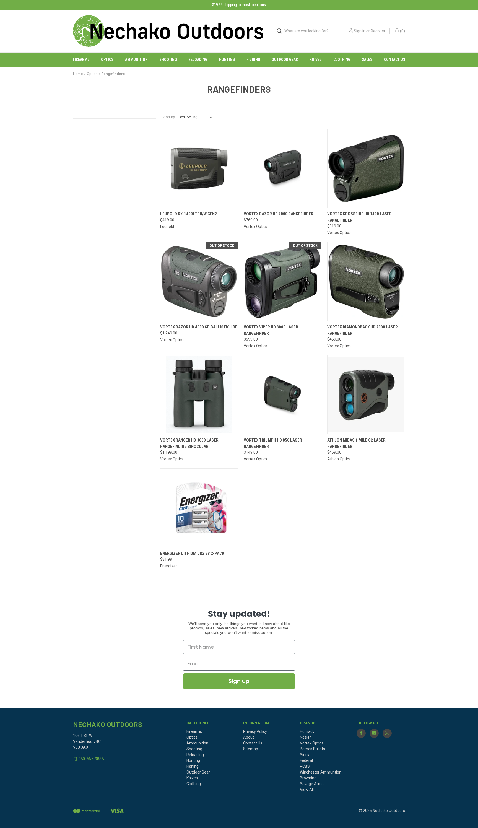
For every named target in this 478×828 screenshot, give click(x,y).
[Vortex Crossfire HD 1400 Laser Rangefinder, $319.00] (366, 168)
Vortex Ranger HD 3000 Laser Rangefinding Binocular (189, 443)
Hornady (307, 731)
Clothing (341, 59)
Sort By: (169, 117)
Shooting (168, 59)
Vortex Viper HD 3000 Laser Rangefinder (271, 330)
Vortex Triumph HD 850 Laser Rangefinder (273, 443)
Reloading (197, 59)
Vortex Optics (311, 743)
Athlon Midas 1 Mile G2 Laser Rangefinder (356, 443)
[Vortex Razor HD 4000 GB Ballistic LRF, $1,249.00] (199, 281)
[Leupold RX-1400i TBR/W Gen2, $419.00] (199, 168)
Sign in (359, 31)
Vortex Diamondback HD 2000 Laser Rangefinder (362, 330)
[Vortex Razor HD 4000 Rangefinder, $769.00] (282, 168)
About (248, 737)
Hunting (227, 59)
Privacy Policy (255, 731)
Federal (306, 760)
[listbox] (196, 117)
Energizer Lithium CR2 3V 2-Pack (192, 553)
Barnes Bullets (312, 749)
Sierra (305, 754)
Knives (316, 59)
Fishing (253, 59)
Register (378, 31)
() (402, 31)
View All (307, 789)
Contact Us (394, 59)
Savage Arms (312, 784)
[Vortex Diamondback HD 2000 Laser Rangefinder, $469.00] (366, 281)
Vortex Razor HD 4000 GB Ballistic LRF (198, 327)
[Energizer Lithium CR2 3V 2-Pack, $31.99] (199, 507)
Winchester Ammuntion (320, 772)
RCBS (305, 766)
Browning (308, 778)
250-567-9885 (91, 758)
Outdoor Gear (285, 59)
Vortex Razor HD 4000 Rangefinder (278, 213)
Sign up (239, 681)
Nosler (305, 737)
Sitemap (250, 749)
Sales (367, 59)
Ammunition (136, 59)
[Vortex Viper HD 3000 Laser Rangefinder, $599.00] (282, 281)
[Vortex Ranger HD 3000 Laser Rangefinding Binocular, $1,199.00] (199, 394)
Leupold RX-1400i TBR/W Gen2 (188, 213)
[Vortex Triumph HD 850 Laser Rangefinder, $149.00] (282, 394)
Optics (107, 59)
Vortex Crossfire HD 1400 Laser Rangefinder (359, 217)
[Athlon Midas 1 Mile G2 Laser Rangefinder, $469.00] (366, 394)
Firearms (81, 59)
